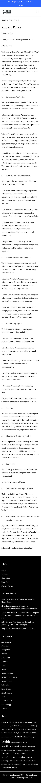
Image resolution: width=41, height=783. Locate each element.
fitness (26, 737)
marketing (15, 753)
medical (23, 753)
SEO (3, 697)
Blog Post (5, 582)
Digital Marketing (8, 729)
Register (4, 574)
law (33, 750)
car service (25, 726)
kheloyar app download (8, 750)
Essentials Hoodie (29, 733)
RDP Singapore (6, 761)
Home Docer (6, 681)
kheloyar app (31, 747)
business (16, 725)
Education (5, 657)
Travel (4, 708)
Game (3, 669)
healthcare (7, 746)
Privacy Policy (7, 586)
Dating (4, 653)
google (32, 737)
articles (17, 722)
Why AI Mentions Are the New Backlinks (17, 628)
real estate (16, 761)
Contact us (5, 578)
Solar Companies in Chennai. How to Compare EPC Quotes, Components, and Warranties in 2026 (20, 615)
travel (24, 764)
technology (16, 764)
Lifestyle (5, 685)
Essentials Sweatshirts (7, 737)
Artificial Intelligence (28, 722)
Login (3, 570)
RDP (34, 757)
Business (5, 646)
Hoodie (17, 746)
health (5, 741)
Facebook (21, 5)
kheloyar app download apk (23, 750)
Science (22, 760)
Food (3, 665)
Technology (6, 704)
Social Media (6, 700)
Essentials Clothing (5, 733)
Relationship (6, 693)
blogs (9, 726)
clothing (33, 725)
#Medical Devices (7, 722)
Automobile (6, 642)
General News (7, 673)
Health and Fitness (9, 677)
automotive (4, 726)
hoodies (24, 746)
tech (9, 764)
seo (27, 761)
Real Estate (6, 689)
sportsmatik (4, 764)
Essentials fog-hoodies (16, 733)
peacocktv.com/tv (24, 757)
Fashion (4, 661)
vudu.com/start (34, 764)
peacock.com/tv (8, 757)
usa (29, 764)
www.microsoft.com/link (9, 767)
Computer (5, 649)
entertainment (31, 729)
